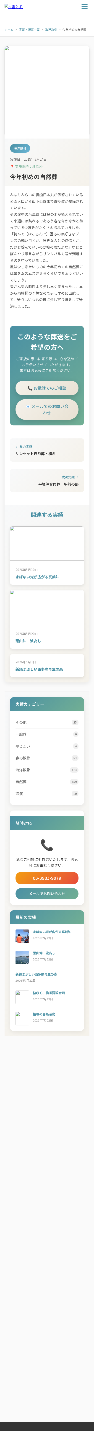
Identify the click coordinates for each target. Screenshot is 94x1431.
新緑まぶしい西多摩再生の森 (39, 669)
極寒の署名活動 (44, 1013)
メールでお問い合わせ (47, 893)
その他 (46, 722)
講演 (46, 793)
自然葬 (46, 781)
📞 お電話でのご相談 (47, 388)
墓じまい (46, 746)
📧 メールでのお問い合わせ (47, 409)
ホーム (9, 29)
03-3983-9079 (47, 878)
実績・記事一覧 (29, 29)
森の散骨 (46, 758)
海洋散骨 (51, 29)
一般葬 (46, 734)
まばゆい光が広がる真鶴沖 (37, 576)
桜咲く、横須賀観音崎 (49, 992)
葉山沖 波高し (28, 640)
